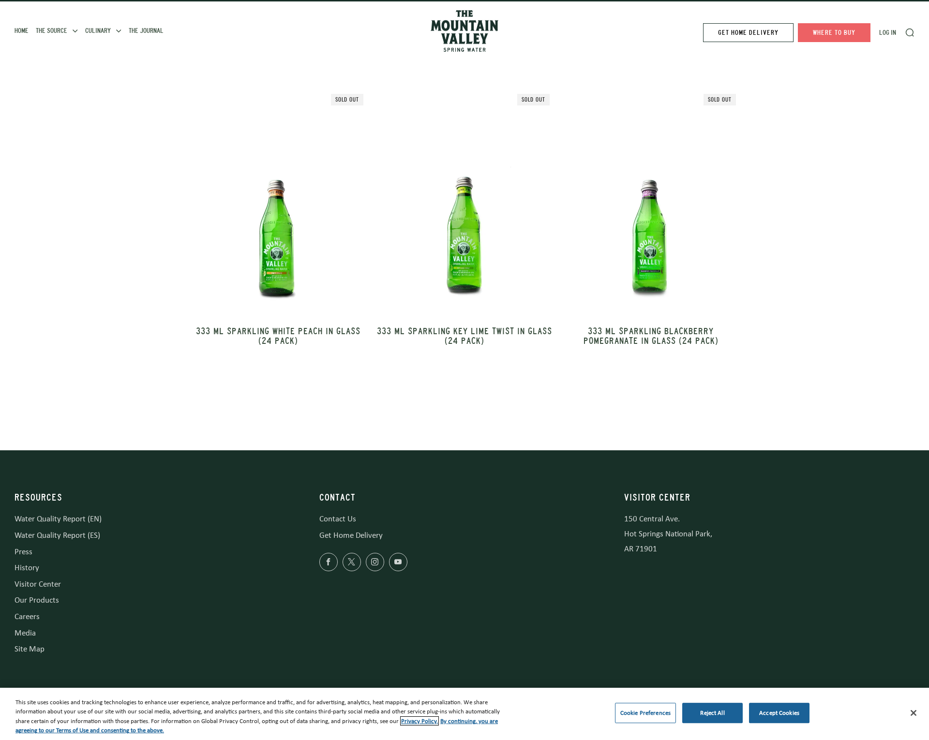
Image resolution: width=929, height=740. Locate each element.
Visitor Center (38, 584)
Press (23, 552)
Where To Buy (834, 33)
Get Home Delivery (748, 33)
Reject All (712, 712)
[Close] (913, 713)
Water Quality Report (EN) (58, 519)
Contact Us (337, 519)
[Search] (909, 32)
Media (25, 633)
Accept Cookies (779, 712)
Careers (27, 616)
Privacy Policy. (419, 721)
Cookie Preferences (645, 712)
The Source (51, 31)
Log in (887, 33)
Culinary (98, 31)
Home (22, 31)
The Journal (146, 31)
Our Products (37, 600)
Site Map (30, 649)
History (27, 567)
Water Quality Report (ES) (57, 535)
